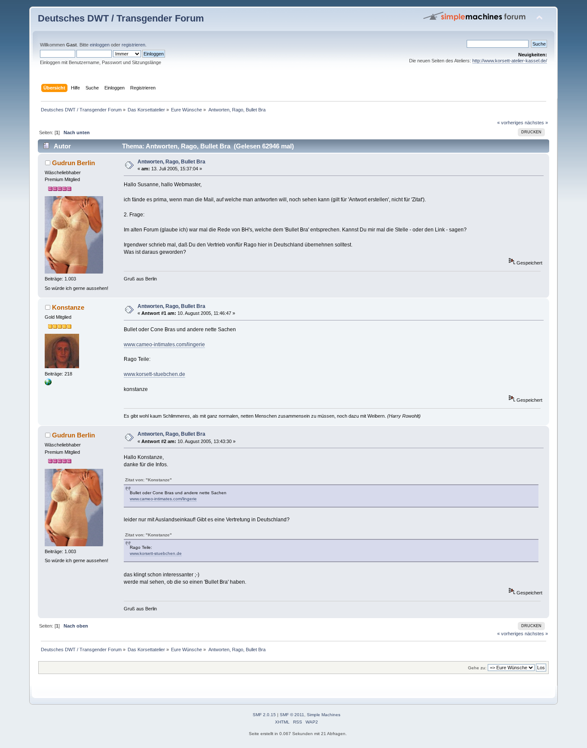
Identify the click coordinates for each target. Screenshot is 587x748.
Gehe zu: (477, 667)
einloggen (100, 44)
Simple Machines (323, 714)
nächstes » (536, 122)
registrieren (133, 44)
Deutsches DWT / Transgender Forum (121, 18)
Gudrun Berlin (73, 162)
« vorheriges (510, 122)
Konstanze (68, 307)
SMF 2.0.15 (264, 714)
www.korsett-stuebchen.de (154, 374)
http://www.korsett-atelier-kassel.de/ (509, 60)
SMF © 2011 (292, 714)
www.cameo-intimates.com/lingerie (164, 345)
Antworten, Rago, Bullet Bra (171, 162)
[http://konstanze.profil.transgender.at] (48, 383)
